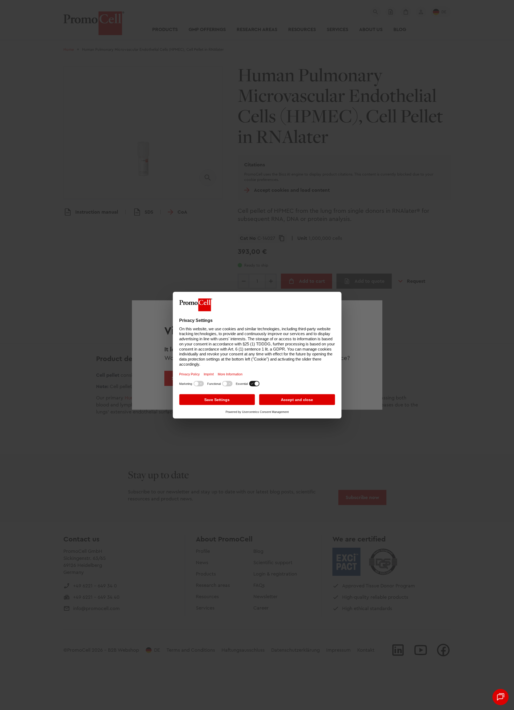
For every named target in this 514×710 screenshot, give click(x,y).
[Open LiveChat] (500, 697)
